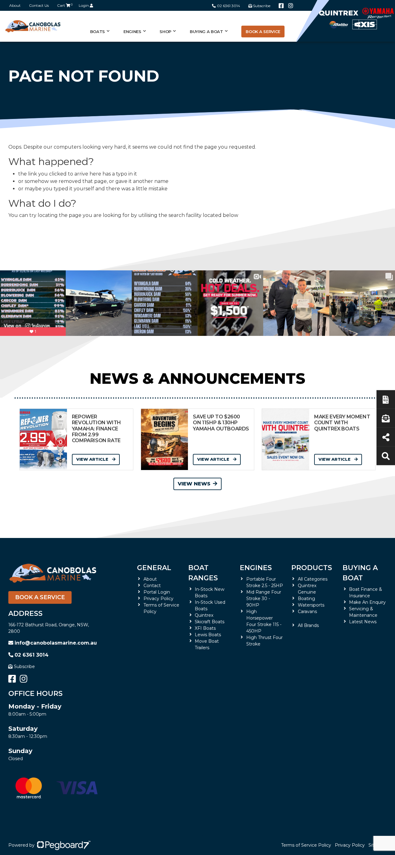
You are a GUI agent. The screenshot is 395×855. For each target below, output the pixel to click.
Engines (256, 568)
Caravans (307, 611)
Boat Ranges (203, 573)
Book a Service (263, 31)
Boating (306, 598)
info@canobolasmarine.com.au (56, 643)
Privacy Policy (158, 598)
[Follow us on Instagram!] (290, 5)
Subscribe (24, 666)
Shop (165, 31)
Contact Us (39, 5)
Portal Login (156, 592)
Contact (152, 585)
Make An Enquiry (367, 602)
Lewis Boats (208, 634)
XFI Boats (205, 628)
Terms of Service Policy (306, 845)
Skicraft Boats (209, 621)
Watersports (311, 605)
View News (194, 484)
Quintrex (204, 615)
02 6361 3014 (228, 5)
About (15, 5)
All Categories (312, 579)
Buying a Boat (360, 573)
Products (311, 568)
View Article (93, 459)
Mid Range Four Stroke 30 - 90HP (263, 598)
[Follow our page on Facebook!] (281, 5)
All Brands (308, 625)
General (154, 568)
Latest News (362, 621)
